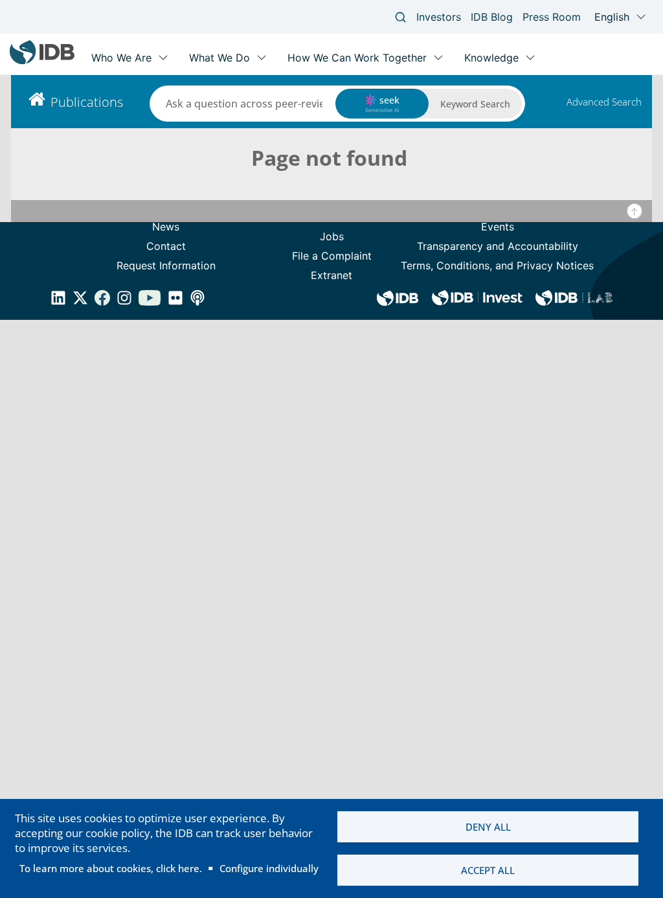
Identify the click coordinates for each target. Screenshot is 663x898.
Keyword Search (475, 104)
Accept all (488, 870)
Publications (87, 102)
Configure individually (269, 868)
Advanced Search (604, 101)
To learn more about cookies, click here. (110, 868)
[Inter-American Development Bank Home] (42, 61)
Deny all (488, 826)
